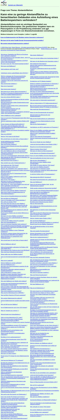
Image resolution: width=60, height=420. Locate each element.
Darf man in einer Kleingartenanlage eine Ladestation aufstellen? (41, 337)
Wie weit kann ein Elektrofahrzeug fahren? (42, 264)
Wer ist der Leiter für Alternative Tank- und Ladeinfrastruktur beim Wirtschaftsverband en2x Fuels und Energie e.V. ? (14, 127)
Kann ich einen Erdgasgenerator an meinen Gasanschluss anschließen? (13, 385)
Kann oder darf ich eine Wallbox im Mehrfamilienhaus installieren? (39, 193)
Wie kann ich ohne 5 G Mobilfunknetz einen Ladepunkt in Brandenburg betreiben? (13, 182)
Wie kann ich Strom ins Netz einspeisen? (41, 151)
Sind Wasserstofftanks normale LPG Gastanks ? (14, 325)
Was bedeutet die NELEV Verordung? (40, 177)
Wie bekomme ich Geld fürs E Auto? (40, 168)
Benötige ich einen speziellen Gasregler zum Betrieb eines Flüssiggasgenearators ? (13, 275)
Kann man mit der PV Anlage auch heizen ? (13, 396)
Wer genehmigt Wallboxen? (37, 220)
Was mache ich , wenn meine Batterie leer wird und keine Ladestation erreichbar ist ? (15, 185)
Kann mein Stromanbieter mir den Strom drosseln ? (44, 325)
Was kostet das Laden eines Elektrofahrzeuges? (14, 418)
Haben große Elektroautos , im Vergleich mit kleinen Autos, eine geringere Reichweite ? (15, 112)
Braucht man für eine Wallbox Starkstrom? (41, 224)
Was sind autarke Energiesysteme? (40, 231)
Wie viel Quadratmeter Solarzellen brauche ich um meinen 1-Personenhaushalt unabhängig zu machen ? (15, 378)
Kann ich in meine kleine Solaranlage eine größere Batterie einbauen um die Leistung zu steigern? (44, 327)
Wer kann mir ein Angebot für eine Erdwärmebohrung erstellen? (39, 334)
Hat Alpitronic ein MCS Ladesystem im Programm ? (44, 127)
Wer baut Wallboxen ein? (37, 284)
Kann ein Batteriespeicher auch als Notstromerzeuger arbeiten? (10, 109)
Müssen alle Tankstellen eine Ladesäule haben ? (14, 168)
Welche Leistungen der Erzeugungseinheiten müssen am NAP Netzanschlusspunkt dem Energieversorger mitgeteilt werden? (13, 77)
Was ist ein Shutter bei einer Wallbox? (40, 142)
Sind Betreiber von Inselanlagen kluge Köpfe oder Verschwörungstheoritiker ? (44, 320)
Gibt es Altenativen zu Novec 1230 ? (11, 272)
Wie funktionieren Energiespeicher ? (40, 348)
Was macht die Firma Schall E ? (10, 160)
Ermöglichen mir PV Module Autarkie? (40, 81)
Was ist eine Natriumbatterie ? (38, 124)
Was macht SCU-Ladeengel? (38, 216)
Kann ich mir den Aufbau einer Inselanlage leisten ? (44, 58)
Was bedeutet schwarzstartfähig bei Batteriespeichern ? (40, 270)
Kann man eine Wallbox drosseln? (39, 167)
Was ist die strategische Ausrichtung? (11, 291)
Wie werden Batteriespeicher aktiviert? (11, 298)
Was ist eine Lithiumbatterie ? (38, 160)
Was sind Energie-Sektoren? (9, 144)
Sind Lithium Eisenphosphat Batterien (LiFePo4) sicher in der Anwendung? (14, 61)
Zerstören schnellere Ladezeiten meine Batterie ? (43, 263)
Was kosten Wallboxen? (36, 55)
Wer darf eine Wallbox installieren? (39, 396)
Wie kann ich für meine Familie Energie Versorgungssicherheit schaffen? (12, 320)
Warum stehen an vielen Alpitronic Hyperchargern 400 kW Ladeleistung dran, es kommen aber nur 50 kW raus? (44, 73)
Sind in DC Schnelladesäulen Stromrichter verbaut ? (15, 155)
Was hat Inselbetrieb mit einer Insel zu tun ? (42, 158)
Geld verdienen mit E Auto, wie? (10, 69)
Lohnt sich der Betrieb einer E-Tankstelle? (41, 250)
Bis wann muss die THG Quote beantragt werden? (15, 63)
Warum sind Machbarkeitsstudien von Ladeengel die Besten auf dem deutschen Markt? (44, 281)
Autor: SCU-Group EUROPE (39, 47)
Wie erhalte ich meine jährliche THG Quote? (42, 165)
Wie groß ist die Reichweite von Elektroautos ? (14, 394)
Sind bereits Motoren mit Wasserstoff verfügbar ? (43, 400)
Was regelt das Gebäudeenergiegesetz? (12, 252)
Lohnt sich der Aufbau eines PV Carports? (12, 220)
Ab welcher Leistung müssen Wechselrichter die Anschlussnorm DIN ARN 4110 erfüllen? (14, 234)
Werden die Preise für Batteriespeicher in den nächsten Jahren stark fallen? (13, 406)
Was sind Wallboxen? (36, 182)
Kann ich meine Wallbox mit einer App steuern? (43, 155)
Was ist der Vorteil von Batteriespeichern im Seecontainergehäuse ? (13, 193)
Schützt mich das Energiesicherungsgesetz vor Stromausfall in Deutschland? (14, 284)
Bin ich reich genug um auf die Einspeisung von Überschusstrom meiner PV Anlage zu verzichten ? (44, 106)
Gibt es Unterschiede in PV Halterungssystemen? (44, 103)
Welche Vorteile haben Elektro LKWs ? (41, 218)
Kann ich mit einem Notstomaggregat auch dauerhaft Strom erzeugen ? (42, 86)
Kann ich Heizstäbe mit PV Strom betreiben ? (13, 200)
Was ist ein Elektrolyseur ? (37, 288)
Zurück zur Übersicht (15, 5)
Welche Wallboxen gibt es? (8, 244)
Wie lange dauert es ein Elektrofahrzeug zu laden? (44, 291)
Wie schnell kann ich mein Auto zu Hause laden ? (14, 139)
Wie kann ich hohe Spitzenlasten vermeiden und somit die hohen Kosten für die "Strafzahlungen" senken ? (14, 400)
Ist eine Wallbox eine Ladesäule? (39, 412)
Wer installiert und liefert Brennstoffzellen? (42, 200)
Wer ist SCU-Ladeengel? (37, 385)
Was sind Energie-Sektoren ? (9, 83)
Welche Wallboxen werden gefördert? (11, 263)
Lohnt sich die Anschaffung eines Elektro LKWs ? (43, 144)
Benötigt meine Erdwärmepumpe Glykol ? (41, 202)
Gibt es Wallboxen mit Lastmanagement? (41, 252)
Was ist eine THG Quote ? (8, 179)
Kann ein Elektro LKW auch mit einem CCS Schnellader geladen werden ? (42, 298)
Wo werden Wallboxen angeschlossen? (41, 409)
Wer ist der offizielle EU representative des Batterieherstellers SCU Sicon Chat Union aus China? (43, 357)
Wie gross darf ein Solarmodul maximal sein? (42, 100)
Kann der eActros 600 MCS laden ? (10, 97)
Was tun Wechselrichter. (36, 203)
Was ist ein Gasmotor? (7, 86)
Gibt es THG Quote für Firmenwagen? (40, 136)
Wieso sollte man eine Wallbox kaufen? (12, 254)
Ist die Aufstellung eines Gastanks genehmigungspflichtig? (10, 142)
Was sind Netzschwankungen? (38, 275)
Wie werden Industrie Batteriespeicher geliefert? (14, 348)
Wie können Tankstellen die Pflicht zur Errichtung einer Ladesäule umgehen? (14, 55)
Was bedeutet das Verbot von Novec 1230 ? (42, 292)
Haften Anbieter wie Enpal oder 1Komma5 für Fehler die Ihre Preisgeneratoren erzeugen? (44, 77)
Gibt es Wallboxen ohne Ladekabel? (11, 115)
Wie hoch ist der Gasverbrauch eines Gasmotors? (44, 317)
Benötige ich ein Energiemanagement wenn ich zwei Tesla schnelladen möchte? (43, 310)
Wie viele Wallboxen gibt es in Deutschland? (13, 151)
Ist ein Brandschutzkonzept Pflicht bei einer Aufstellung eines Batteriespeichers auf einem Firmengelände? (43, 244)
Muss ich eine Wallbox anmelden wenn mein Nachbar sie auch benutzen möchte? (42, 131)
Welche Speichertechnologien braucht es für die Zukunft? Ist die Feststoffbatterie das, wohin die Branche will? (14, 207)
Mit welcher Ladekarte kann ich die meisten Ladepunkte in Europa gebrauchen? (42, 351)
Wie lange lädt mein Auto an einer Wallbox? (13, 203)
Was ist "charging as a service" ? (10, 310)
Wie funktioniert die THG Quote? (10, 165)
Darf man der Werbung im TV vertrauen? (12, 360)
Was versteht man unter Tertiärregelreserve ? (13, 163)
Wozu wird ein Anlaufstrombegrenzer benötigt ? (14, 196)
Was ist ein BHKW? (6, 134)
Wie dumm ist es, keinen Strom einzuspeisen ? (14, 91)
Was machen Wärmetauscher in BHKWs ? (12, 292)
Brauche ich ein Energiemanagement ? (41, 146)
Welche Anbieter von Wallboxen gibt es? (41, 343)
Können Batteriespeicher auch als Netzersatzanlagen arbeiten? (10, 409)
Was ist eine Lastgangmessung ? (39, 237)
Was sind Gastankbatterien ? (9, 222)
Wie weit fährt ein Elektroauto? (9, 198)
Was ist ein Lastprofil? (7, 260)
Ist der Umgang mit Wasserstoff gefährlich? (12, 124)
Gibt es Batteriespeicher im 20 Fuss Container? (14, 149)
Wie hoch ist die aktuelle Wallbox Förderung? (13, 190)
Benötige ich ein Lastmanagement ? (11, 337)
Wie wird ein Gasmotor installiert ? (39, 272)
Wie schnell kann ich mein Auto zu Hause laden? (14, 240)
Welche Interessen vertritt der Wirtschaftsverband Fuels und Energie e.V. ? (43, 171)
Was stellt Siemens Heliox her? (9, 167)
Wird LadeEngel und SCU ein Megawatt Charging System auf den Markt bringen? (44, 248)
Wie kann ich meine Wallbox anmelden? (12, 216)
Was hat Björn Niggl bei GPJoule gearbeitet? (13, 295)
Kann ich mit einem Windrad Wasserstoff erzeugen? (44, 190)
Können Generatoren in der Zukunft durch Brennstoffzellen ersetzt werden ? (41, 234)
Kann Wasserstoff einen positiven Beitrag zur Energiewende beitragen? (42, 301)
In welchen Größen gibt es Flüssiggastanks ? (42, 174)
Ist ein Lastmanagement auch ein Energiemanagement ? (39, 340)
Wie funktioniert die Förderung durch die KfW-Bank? (15, 250)
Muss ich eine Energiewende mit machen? (42, 112)
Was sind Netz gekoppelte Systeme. (40, 257)
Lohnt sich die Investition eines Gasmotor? (42, 375)
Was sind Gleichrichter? (7, 412)
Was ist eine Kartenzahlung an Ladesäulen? (42, 118)
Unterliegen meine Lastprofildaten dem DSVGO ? (14, 73)
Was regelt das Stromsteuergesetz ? (40, 109)
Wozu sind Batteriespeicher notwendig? (12, 375)
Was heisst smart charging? (8, 89)
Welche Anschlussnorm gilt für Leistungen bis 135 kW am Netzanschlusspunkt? (44, 89)
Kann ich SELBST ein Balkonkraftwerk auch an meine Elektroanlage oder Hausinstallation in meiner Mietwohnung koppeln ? (43, 378)
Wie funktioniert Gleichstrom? (38, 63)
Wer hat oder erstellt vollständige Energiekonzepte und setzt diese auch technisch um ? (44, 97)
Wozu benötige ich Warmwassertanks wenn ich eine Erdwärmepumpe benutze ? (15, 391)
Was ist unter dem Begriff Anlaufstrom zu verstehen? (44, 222)
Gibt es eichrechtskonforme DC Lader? (11, 317)
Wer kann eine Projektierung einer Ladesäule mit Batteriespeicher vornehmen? (14, 343)
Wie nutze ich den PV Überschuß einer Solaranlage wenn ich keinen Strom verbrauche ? (44, 213)
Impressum (23, 50)
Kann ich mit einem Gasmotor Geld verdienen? (14, 224)
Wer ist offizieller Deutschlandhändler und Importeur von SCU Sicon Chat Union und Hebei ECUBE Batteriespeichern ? (15, 227)
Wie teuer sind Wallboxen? (8, 66)
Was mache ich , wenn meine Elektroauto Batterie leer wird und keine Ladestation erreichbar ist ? (44, 196)
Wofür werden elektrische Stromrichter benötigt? (43, 188)
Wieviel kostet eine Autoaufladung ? (11, 314)
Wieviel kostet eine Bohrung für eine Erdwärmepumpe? (40, 115)
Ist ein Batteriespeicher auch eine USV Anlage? (14, 307)
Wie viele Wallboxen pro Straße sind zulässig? (14, 281)
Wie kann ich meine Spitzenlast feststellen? (42, 91)
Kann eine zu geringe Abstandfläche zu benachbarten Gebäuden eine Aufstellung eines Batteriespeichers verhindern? (14, 415)
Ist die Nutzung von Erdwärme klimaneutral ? (42, 153)
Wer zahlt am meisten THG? (8, 202)
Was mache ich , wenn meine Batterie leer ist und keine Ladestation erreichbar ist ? (14, 346)
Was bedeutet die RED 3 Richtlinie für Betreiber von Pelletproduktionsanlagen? (15, 158)
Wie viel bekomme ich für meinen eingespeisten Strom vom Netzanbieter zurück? (43, 260)
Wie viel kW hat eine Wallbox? (9, 304)
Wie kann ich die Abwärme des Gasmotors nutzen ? (44, 61)
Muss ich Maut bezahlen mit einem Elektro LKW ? (44, 382)
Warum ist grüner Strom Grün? (38, 149)
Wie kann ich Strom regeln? (8, 353)
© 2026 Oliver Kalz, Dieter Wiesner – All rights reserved (16, 47)
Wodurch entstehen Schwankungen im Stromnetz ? (44, 83)
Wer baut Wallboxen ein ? (8, 264)
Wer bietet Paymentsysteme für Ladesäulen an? (43, 179)
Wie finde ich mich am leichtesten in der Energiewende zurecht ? (12, 331)
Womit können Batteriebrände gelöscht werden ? (43, 198)
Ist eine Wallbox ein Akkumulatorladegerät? (42, 353)
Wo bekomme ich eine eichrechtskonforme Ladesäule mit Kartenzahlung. (12, 403)
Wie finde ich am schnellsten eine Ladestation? (43, 372)
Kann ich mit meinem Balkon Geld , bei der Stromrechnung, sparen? (42, 185)
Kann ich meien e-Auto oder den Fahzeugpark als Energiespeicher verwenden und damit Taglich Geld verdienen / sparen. (15, 288)
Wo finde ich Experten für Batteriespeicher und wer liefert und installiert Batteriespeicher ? (15, 94)
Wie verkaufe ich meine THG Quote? (40, 406)
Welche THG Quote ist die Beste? (10, 136)
